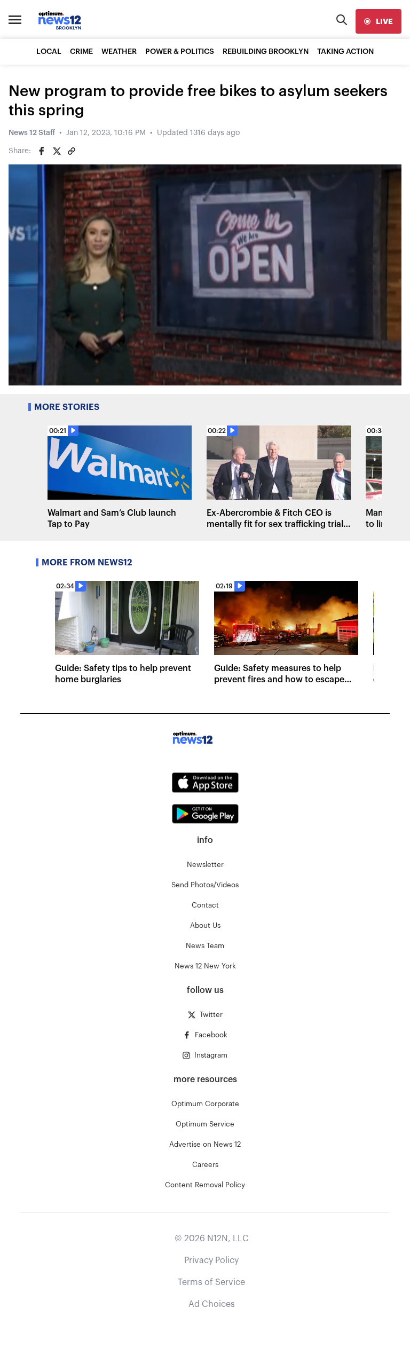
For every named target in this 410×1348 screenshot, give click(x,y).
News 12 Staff (32, 133)
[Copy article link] (71, 151)
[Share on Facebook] (41, 151)
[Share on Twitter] (56, 151)
